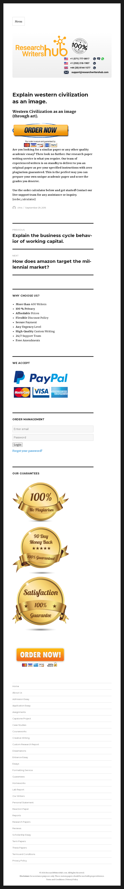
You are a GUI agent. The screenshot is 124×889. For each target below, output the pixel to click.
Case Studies (19, 725)
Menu (18, 21)
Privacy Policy (19, 860)
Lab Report (18, 789)
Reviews (16, 828)
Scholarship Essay (21, 834)
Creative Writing (21, 738)
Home (15, 686)
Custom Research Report (25, 744)
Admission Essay (20, 699)
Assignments (19, 712)
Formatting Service (22, 770)
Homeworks (18, 783)
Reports (16, 815)
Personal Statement (23, 802)
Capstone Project (21, 718)
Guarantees (18, 776)
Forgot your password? (27, 450)
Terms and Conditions (23, 854)
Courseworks (19, 731)
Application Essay (21, 705)
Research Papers (21, 822)
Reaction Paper (20, 809)
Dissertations (19, 750)
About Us (17, 692)
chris (19, 207)
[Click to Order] (53, 135)
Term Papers (19, 841)
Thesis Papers (19, 847)
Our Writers (18, 796)
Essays (15, 763)
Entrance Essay (20, 757)
